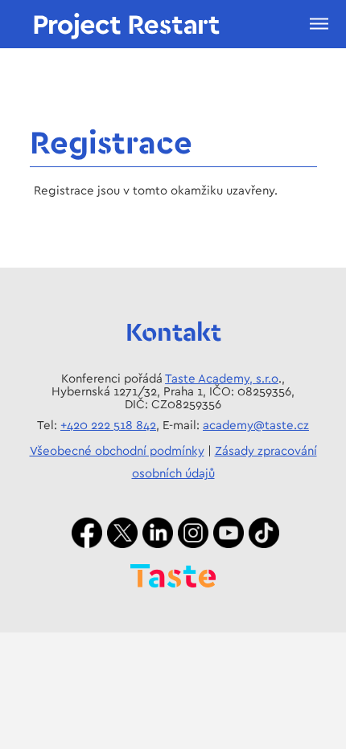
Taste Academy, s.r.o (221, 379)
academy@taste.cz (256, 426)
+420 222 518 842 (108, 426)
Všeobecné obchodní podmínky (117, 451)
